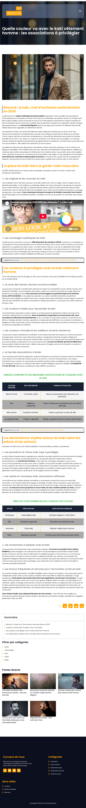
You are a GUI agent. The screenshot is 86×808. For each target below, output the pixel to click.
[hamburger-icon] (80, 11)
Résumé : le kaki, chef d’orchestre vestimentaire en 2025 (28, 624)
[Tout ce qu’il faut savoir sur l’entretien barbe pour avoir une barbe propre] (15, 709)
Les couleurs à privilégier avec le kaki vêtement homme (27, 631)
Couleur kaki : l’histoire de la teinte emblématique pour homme (41, 430)
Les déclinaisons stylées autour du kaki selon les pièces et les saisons (33, 634)
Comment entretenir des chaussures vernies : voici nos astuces (14, 692)
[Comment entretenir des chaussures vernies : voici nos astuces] (15, 681)
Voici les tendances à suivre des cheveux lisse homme (69, 691)
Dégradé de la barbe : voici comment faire (41, 719)
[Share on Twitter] (70, 606)
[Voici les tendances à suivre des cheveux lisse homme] (71, 681)
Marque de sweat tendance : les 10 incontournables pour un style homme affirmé (48, 260)
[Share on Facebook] (65, 606)
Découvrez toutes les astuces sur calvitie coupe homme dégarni (42, 692)
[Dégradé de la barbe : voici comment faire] (43, 709)
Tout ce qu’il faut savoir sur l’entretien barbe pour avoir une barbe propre (13, 720)
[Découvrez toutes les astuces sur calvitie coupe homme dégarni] (43, 681)
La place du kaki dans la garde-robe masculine (24, 627)
